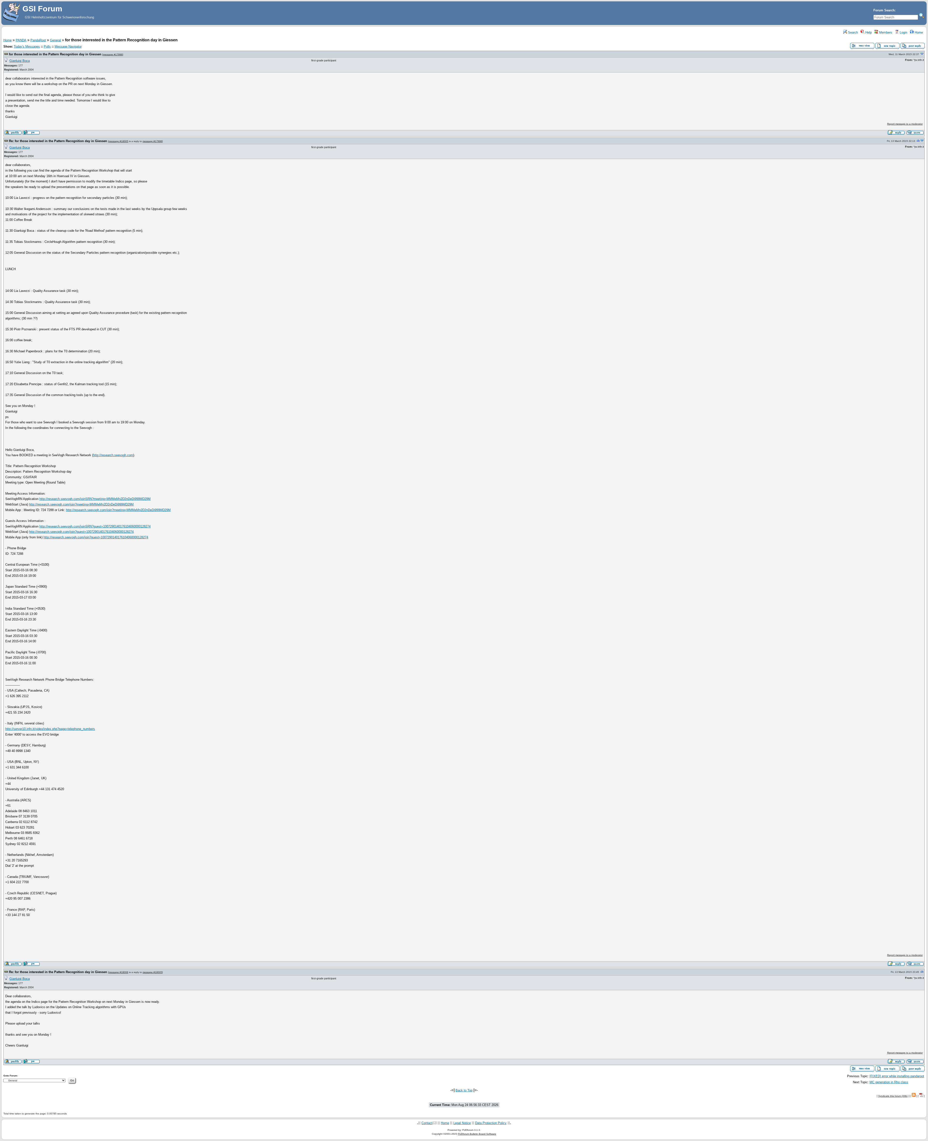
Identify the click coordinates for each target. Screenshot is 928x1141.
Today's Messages (27, 46)
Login (903, 32)
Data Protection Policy (491, 1123)
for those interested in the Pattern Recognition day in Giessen (55, 54)
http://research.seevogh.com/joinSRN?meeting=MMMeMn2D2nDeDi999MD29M (95, 499)
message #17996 (113, 54)
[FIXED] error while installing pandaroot (897, 1076)
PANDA (21, 40)
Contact (426, 1123)
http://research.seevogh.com (113, 455)
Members (885, 32)
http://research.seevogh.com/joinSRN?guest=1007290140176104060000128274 (95, 526)
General (55, 40)
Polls (47, 46)
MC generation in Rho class (889, 1082)
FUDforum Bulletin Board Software (477, 1134)
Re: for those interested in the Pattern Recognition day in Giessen (58, 141)
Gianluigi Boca (19, 61)
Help (868, 32)
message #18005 (118, 141)
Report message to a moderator (905, 124)
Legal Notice (462, 1123)
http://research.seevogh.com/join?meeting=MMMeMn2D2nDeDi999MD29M (81, 504)
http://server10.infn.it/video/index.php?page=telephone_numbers (50, 729)
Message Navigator (68, 46)
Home (918, 32)
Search (852, 32)
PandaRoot (38, 40)
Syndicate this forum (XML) (893, 1096)
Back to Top (464, 1090)
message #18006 (118, 972)
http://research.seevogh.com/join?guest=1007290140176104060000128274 (81, 532)
